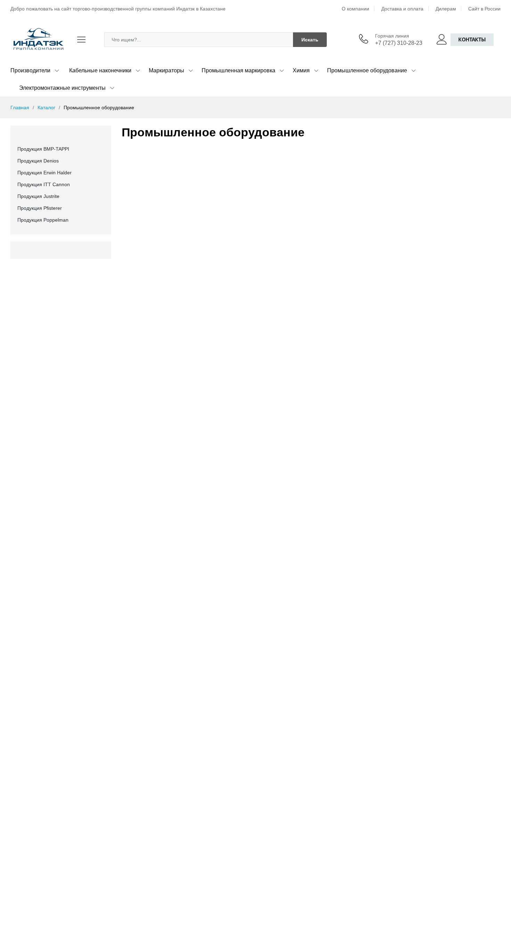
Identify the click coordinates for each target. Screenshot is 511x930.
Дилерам (446, 8)
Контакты (472, 39)
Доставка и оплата (402, 8)
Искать (309, 39)
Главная (19, 107)
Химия (301, 70)
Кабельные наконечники (100, 70)
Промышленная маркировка (238, 70)
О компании (355, 8)
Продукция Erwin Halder (44, 172)
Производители (30, 70)
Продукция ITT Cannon (43, 184)
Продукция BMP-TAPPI (43, 149)
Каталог (46, 107)
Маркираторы (166, 70)
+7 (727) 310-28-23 (398, 43)
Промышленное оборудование (367, 70)
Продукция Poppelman (42, 220)
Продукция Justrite (38, 196)
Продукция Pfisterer (39, 208)
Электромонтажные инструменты (62, 88)
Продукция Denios (38, 161)
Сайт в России (484, 8)
